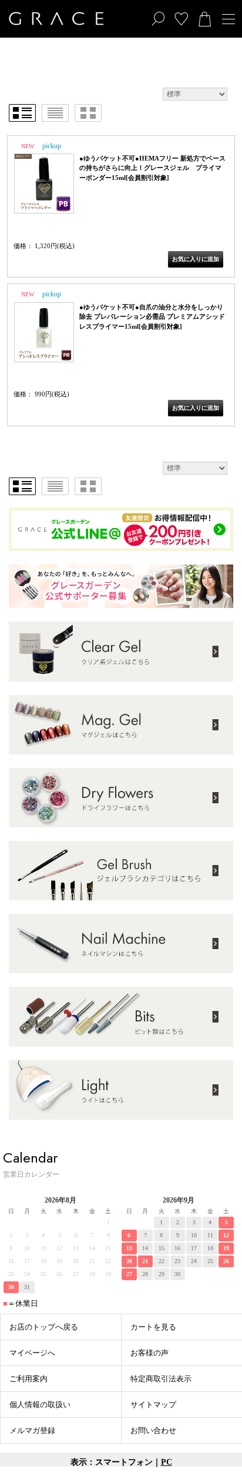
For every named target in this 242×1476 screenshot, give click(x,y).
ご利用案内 (28, 1378)
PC (166, 1462)
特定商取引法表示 (160, 1378)
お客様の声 (149, 1352)
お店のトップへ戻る (43, 1327)
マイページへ (32, 1352)
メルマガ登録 (32, 1430)
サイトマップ (153, 1404)
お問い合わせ (153, 1430)
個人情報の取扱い (39, 1404)
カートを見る (153, 1327)
